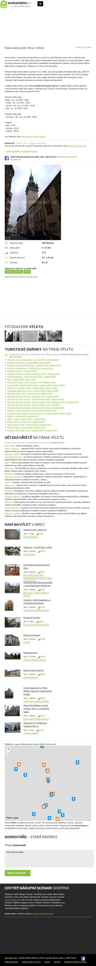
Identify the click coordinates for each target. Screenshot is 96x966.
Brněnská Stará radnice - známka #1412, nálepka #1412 (30, 368)
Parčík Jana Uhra (12, 508)
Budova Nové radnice (34, 670)
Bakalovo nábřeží (12, 454)
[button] (48, 780)
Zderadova (9, 468)
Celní (7, 463)
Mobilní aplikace (11, 962)
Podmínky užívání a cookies (75, 962)
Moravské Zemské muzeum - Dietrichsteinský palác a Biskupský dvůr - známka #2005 (43, 402)
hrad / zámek (28, 575)
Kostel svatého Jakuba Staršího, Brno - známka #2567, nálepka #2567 (36, 385)
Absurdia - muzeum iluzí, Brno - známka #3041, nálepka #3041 (33, 360)
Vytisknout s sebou (83, 47)
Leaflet (70, 820)
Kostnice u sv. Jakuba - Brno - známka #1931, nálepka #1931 (32, 388)
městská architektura (14, 272)
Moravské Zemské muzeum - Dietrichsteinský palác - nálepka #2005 (35, 399)
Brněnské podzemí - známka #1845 (21, 371)
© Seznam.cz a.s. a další (82, 820)
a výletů (37, 962)
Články (47, 962)
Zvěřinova (9, 474)
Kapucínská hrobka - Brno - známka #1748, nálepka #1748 (31, 382)
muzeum (42, 578)
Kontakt (57, 962)
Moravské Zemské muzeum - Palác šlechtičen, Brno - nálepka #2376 (35, 408)
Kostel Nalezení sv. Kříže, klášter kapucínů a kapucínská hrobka (38, 691)
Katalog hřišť (27, 962)
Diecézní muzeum (32, 635)
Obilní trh (8, 502)
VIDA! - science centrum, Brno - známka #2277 (26, 419)
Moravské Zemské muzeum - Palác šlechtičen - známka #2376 (33, 405)
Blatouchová (10, 485)
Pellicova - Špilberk (12, 513)
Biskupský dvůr (31, 652)
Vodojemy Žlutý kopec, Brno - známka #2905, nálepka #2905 (32, 430)
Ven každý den (11, 958)
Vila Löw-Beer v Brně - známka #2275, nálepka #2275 (29, 425)
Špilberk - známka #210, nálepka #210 (22, 416)
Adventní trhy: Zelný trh (35, 529)
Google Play (38, 914)
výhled (27, 272)
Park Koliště (10, 446)
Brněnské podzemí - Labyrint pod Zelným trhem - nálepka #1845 (33, 374)
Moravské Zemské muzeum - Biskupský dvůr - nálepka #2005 (32, 396)
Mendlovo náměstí (12, 496)
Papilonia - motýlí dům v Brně (38, 547)
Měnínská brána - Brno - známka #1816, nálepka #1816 (30, 394)
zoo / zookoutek (29, 555)
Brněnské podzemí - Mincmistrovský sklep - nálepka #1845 (31, 377)
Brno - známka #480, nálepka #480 (21, 379)
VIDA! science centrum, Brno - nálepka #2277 (26, 422)
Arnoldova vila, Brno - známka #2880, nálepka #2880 (28, 363)
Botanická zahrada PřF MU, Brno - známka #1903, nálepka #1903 (34, 365)
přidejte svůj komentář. (77, 146)
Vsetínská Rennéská (13, 457)
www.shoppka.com (12, 900)
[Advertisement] (48, 28)
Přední (7, 482)
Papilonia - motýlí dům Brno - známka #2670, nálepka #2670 (31, 410)
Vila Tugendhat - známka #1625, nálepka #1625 (26, 427)
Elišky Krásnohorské (13, 477)
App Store (49, 914)
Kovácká (8, 491)
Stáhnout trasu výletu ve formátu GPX (21, 277)
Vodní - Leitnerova (12, 448)
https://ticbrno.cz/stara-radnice (33, 137)
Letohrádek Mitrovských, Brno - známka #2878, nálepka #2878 (32, 391)
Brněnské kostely (32, 617)
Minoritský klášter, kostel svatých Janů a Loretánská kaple (36, 708)
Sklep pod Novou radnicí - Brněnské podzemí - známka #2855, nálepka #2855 (39, 413)
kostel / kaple (38, 575)
